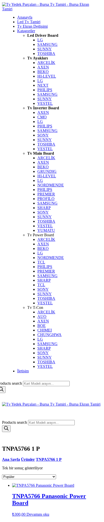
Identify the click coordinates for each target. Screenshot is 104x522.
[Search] (6, 428)
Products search (15, 422)
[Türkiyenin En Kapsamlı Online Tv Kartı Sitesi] (49, 9)
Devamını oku (38, 514)
